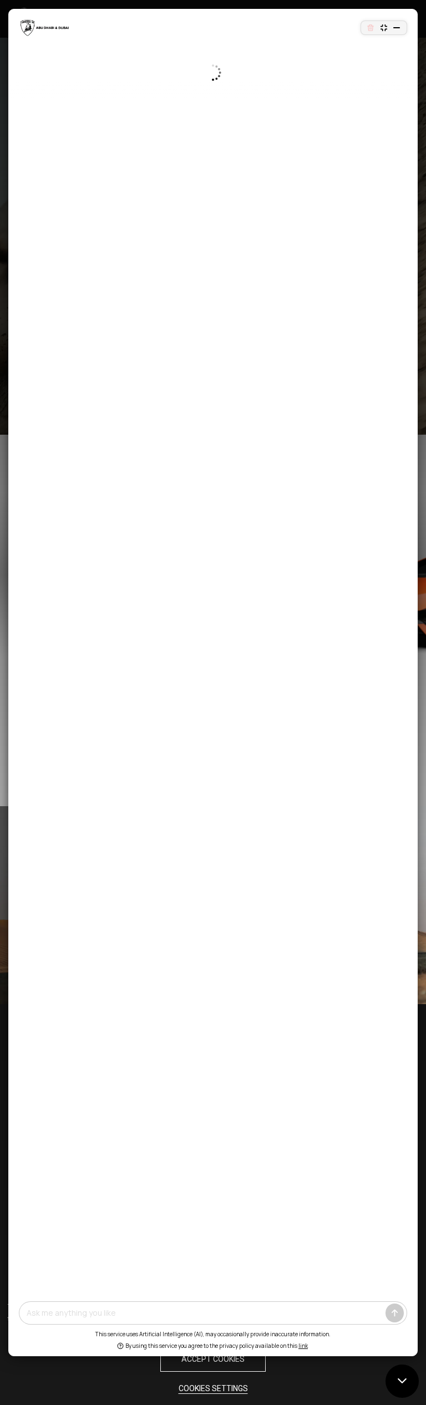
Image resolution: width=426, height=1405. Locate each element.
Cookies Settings (213, 1388)
